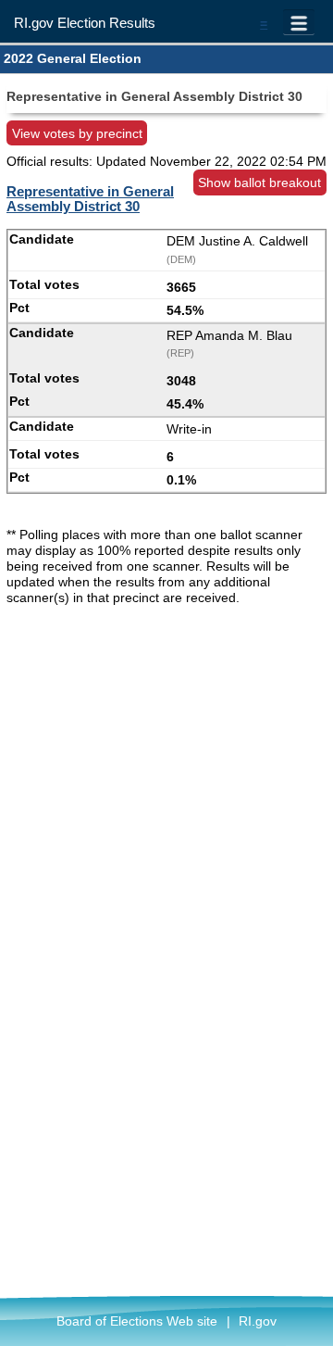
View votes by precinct (77, 133)
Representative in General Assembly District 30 (90, 199)
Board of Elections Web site (136, 1321)
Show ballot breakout (259, 182)
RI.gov (258, 1321)
